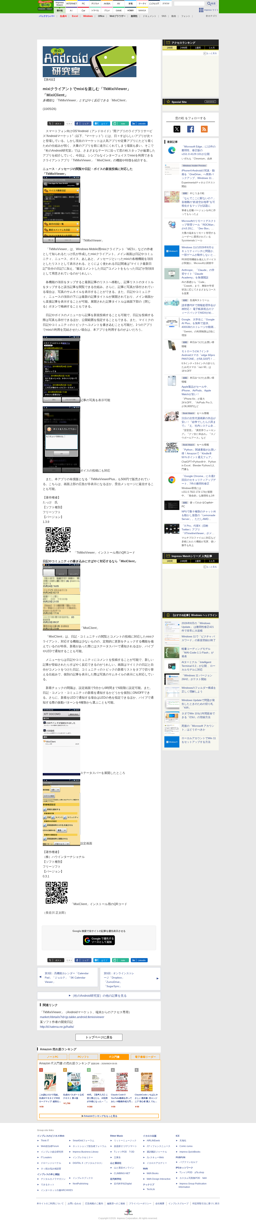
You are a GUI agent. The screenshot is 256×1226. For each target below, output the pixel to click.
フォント (185, 16)
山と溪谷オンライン (124, 1167)
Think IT (45, 1140)
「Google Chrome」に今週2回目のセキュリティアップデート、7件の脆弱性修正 (199, 480)
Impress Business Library (85, 1151)
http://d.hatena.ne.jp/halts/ (57, 1026)
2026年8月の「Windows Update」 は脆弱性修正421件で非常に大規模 (198, 627)
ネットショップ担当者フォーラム (89, 1146)
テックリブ (148, 1184)
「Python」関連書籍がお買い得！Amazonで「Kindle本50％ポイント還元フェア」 (199, 453)
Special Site (179, 101)
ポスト (58, 124)
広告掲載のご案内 (94, 1203)
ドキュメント (149, 16)
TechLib (151, 1189)
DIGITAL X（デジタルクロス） (88, 1163)
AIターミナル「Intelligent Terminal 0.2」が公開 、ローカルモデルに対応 (198, 666)
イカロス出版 (149, 1136)
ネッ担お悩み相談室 (51, 1168)
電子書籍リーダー (145, 1056)
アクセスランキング (183, 42)
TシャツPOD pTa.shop (192, 1172)
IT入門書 (114, 1056)
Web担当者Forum (50, 1146)
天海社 (183, 1140)
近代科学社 (115, 1179)
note (123, 124)
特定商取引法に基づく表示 (205, 1203)
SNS (164, 16)
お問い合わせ (74, 1203)
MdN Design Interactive (159, 1179)
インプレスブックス (83, 1178)
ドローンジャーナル (51, 1163)
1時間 (170, 47)
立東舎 (117, 1157)
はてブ (104, 124)
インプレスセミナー (83, 1157)
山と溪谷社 (115, 1163)
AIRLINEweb (153, 1140)
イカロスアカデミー (157, 1163)
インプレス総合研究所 (52, 1151)
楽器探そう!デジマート (125, 1146)
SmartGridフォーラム (83, 1140)
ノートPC (52, 1056)
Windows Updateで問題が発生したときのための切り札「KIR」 (198, 704)
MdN (145, 1168)
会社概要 (159, 1203)
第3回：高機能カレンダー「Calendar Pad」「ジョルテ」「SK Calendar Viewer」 (67, 977)
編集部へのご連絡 (116, 1203)
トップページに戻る (98, 1037)
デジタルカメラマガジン (53, 1179)
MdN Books (153, 1173)
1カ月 (212, 47)
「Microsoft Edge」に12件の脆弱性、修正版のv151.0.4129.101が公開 (199, 150)
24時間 (183, 47)
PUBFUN (180, 1157)
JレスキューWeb (155, 1157)
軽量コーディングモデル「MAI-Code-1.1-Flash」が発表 (198, 652)
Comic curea (186, 1146)
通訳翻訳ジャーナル (157, 1151)
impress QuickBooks (190, 1151)
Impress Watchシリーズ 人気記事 (192, 556)
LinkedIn (142, 124)
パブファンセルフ (189, 1162)
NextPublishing (80, 1183)
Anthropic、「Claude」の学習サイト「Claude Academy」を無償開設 (198, 273)
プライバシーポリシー (140, 1203)
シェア (85, 124)
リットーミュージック (125, 1140)
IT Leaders (46, 1157)
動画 (173, 16)
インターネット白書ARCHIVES (57, 1190)
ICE (178, 1136)
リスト (69, 124)
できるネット (47, 1184)
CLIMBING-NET (122, 1173)
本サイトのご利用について (50, 1203)
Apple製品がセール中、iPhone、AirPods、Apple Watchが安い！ (196, 390)
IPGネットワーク (184, 1167)
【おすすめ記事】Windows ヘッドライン (194, 615)
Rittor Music (116, 1136)
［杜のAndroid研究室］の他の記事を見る (99, 995)
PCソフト (83, 1056)
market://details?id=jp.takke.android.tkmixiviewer (72, 1017)
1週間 (198, 47)
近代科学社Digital (123, 1183)
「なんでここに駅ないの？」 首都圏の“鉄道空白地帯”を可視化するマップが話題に (200, 202)
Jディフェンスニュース (158, 1146)
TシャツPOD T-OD (124, 1151)
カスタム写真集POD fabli (193, 1178)
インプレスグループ (178, 1203)
